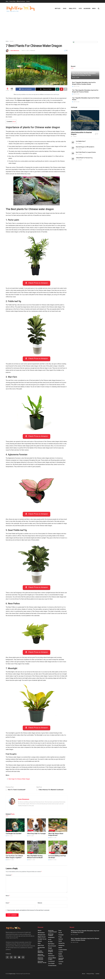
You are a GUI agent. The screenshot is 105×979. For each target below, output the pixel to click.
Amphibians (51, 937)
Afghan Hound (41, 937)
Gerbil (60, 941)
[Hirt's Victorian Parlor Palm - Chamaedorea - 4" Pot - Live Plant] (36, 255)
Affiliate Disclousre (21, 1)
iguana (60, 947)
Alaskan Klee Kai (41, 948)
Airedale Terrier (42, 939)
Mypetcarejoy (12, 973)
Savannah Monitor (61, 959)
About (7, 1)
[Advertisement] (52, 26)
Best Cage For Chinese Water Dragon (19, 779)
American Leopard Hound (52, 931)
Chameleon (51, 955)
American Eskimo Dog (41, 955)
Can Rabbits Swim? (81, 141)
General (11, 41)
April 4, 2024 (9, 835)
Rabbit (60, 954)
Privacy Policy (12, 1)
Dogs (64, 8)
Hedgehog (61, 945)
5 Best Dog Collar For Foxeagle (36, 833)
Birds (94, 8)
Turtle (60, 963)
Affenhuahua (41, 932)
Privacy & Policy (90, 973)
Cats (80, 8)
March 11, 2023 (25, 50)
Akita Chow (41, 945)
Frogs (60, 937)
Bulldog (50, 953)
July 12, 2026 (76, 77)
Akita (39, 943)
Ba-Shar (50, 941)
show (14, 121)
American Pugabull (50, 934)
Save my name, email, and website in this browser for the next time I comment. (28, 910)
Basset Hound (52, 946)
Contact (28, 1)
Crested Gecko (52, 965)
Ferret (60, 932)
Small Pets (72, 8)
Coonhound (51, 961)
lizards (60, 951)
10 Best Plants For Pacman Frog (84, 157)
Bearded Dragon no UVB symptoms (85, 146)
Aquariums (87, 8)
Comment (9, 875)
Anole (49, 939)
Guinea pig (61, 943)
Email (8, 903)
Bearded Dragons (50, 950)
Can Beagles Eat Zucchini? (13, 833)
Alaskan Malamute (40, 951)
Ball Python (51, 943)
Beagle (50, 948)
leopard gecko (62, 949)
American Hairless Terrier (42, 962)
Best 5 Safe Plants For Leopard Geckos (86, 152)
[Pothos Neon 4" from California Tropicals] (36, 633)
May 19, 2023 (31, 835)
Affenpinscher (41, 934)
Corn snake (51, 963)
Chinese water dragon (52, 958)
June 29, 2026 (76, 86)
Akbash (40, 941)
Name (8, 895)
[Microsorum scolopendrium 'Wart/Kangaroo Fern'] (36, 412)
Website (40, 903)
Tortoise (60, 961)
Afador (40, 930)
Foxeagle (60, 934)
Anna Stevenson (15, 50)
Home (7, 41)
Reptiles (57, 8)
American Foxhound (40, 958)
